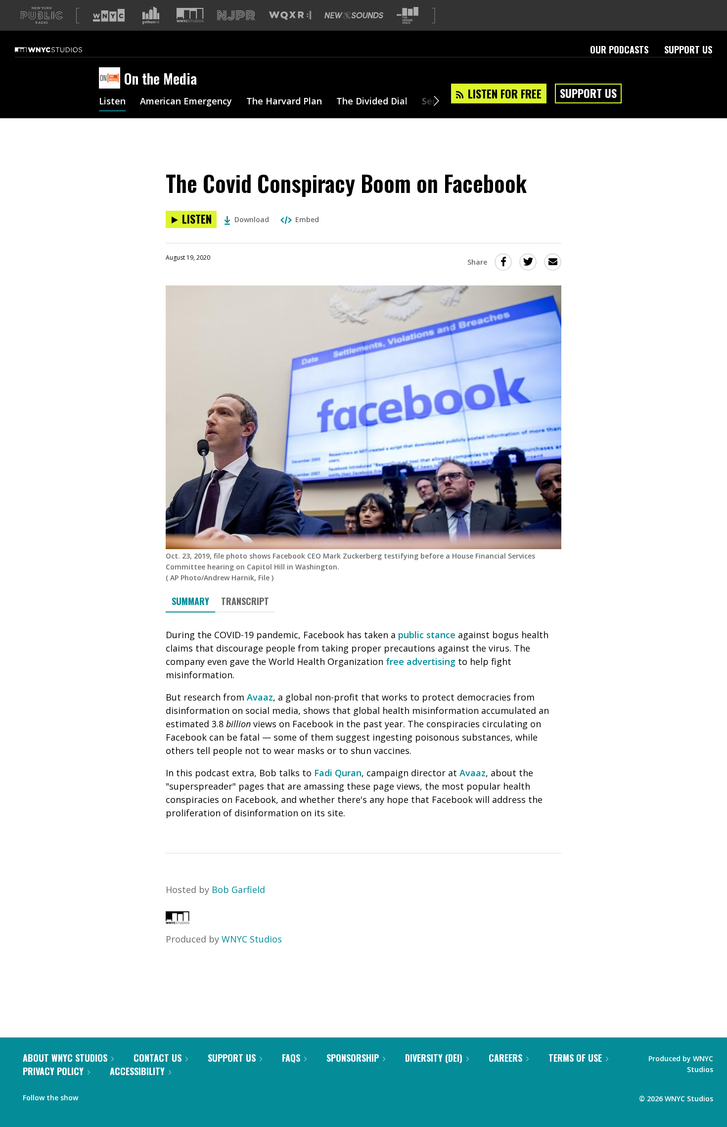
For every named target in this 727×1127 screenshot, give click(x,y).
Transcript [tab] (245, 601)
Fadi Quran (338, 773)
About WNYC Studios (65, 1057)
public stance (426, 635)
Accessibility (137, 1071)
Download (251, 219)
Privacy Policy (53, 1071)
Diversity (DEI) (433, 1057)
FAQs (291, 1057)
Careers (505, 1057)
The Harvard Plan (284, 101)
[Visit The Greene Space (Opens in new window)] (407, 15)
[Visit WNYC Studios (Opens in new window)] (190, 15)
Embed (307, 219)
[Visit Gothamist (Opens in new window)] (150, 15)
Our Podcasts (619, 49)
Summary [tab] (190, 601)
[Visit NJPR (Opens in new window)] (236, 15)
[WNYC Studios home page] (61, 49)
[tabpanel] (363, 724)
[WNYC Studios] (177, 921)
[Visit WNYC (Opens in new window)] (109, 15)
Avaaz (260, 697)
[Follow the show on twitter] (111, 1095)
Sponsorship (352, 1057)
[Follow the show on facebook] (92, 1095)
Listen (112, 101)
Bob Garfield (238, 889)
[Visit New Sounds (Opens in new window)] (353, 15)
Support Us (688, 49)
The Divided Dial (372, 101)
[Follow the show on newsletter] (130, 1095)
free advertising (420, 661)
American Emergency (186, 101)
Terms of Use (575, 1057)
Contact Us (158, 1057)
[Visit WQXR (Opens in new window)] (290, 15)
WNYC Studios (252, 939)
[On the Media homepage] (111, 78)
